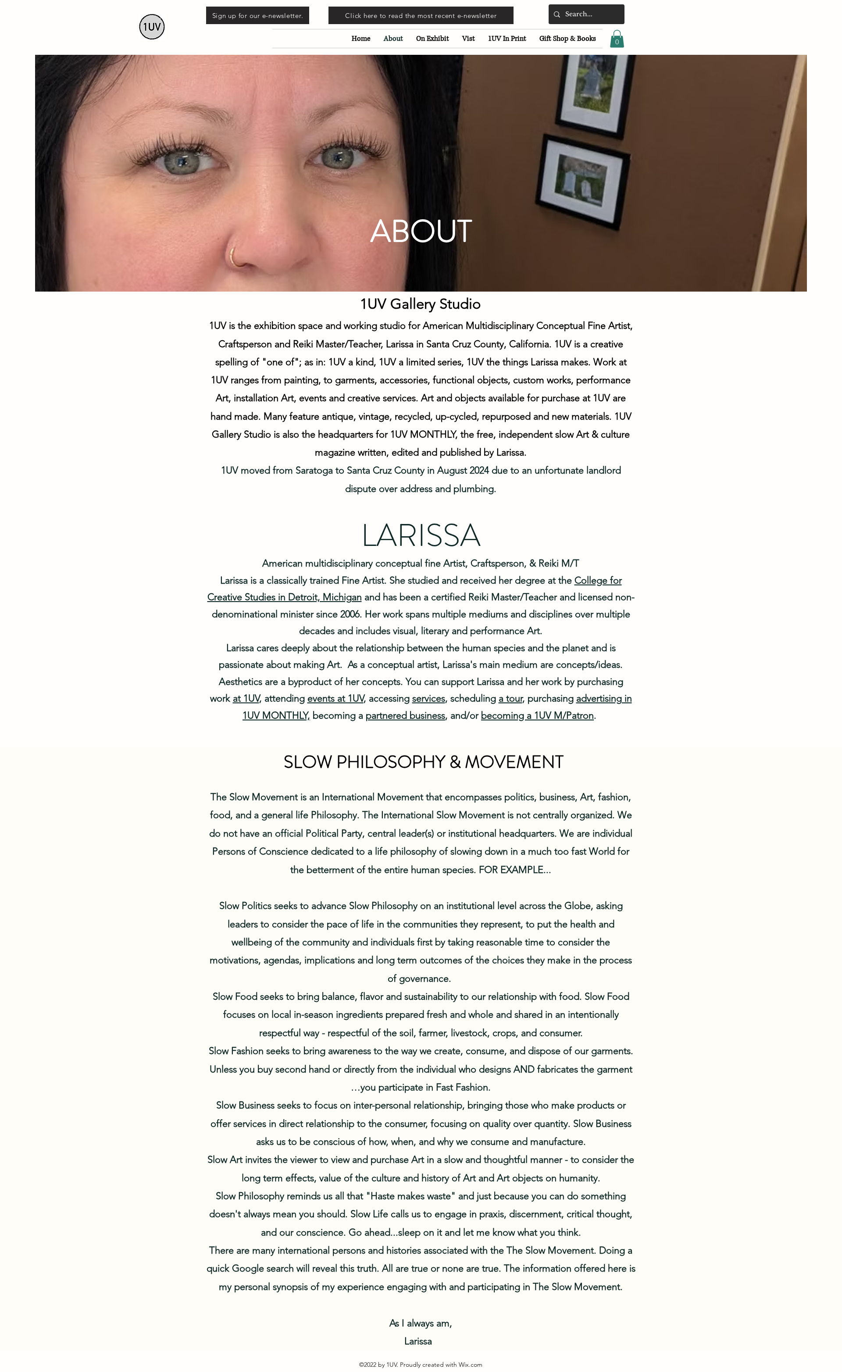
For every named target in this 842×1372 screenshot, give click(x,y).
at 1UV (246, 698)
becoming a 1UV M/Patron (537, 715)
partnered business (405, 715)
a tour (510, 698)
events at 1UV (335, 698)
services (428, 698)
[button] (617, 39)
